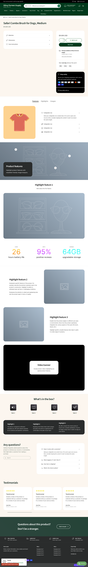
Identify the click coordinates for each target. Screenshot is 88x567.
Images (53, 101)
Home (5, 10)
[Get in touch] (79, 6)
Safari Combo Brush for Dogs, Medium (17, 17)
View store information (67, 56)
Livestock (24, 10)
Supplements (57, 10)
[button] (83, 6)
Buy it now (70, 44)
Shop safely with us (64, 90)
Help (75, 1)
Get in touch (62, 526)
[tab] (35, 101)
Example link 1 (40, 549)
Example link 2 (40, 551)
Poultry (11, 10)
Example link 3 (40, 553)
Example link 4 (40, 555)
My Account (82, 1)
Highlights (44, 101)
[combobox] (46, 6)
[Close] (25, 560)
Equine (17, 10)
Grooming (43, 14)
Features (35, 101)
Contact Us (73, 553)
